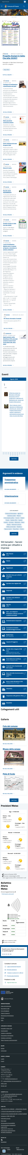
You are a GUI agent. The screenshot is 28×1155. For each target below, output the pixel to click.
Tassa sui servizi (8, 529)
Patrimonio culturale (16, 524)
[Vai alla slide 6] (12, 452)
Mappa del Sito (20, 1149)
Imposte (20, 520)
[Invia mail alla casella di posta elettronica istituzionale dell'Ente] (11, 1079)
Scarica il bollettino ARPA (10, 940)
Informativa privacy (5, 1118)
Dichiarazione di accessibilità (8, 1123)
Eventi (2, 1061)
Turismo (22, 529)
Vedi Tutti (14, 534)
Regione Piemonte (5, 1)
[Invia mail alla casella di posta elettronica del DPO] (13, 1094)
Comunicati (3, 1051)
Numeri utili (4, 1086)
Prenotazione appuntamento (8, 1130)
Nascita (8, 524)
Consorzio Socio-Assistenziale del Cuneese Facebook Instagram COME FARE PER (14, 1115)
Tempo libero (16, 529)
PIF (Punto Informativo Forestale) (12, 318)
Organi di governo (5, 1013)
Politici (2, 1018)
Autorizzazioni (4, 1031)
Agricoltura (20, 513)
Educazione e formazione (7, 1035)
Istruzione (11, 522)
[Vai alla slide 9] (17, 452)
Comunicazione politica (9, 517)
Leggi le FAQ (4, 1127)
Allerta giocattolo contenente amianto (8, 121)
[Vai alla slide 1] (3, 452)
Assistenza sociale (12, 515)
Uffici (2, 1020)
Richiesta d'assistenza (6, 1132)
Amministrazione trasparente (8, 1125)
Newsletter (3, 1142)
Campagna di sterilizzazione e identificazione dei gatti (10, 85)
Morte (22, 522)
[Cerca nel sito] (23, 6)
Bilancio (19, 515)
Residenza (19, 526)
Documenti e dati (5, 1008)
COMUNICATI (8, 333)
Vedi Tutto (14, 459)
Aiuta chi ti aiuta (7, 168)
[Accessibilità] (4, 1151)
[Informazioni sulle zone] (8, 894)
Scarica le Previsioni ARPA (10, 874)
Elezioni (22, 517)
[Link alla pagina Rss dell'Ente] (2, 1140)
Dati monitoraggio (5, 1148)
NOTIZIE (6, 54)
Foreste (7, 520)
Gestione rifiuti (14, 520)
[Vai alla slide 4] (8, 452)
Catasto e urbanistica (6, 1033)
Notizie (2, 1048)
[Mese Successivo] (25, 379)
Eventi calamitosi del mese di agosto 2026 (10, 144)
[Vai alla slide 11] (21, 452)
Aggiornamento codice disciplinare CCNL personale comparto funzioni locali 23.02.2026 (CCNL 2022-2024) (10, 340)
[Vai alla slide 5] (10, 452)
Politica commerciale (11, 526)
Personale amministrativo (7, 1016)
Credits (8, 1149)
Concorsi (17, 517)
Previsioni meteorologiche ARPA (12, 876)
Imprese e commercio (6, 1038)
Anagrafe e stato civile (6, 1028)
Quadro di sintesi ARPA (9, 942)
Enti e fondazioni (5, 1011)
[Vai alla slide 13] (24, 452)
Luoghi (2, 1059)
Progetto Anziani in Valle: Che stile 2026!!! (14, 57)
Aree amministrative (6, 1006)
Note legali (3, 1121)
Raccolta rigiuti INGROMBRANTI (7, 191)
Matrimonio (17, 522)
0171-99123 (9, 1075)
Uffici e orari (4, 1083)
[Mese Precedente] (3, 379)
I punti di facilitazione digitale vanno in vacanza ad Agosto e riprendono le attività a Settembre (10, 247)
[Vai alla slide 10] (19, 452)
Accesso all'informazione (10, 513)
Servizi (17, 1148)
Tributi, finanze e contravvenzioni (9, 1040)
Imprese (6, 522)
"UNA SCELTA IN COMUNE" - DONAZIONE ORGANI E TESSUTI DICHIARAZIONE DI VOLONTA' (14, 1110)
